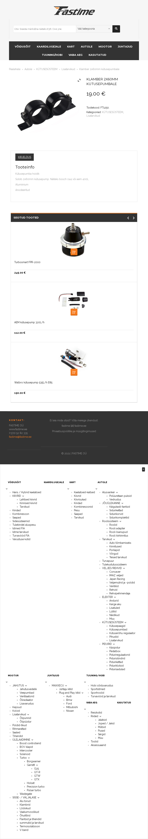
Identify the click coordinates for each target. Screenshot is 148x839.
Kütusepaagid (117, 625)
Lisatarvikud (68, 69)
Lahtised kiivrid (28, 499)
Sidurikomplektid (119, 517)
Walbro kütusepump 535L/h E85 (33, 382)
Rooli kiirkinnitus (118, 535)
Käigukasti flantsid (119, 506)
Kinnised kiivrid (28, 503)
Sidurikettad (116, 510)
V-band (24, 830)
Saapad (16, 517)
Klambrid (25, 804)
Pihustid (113, 636)
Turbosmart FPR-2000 (27, 262)
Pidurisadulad (117, 669)
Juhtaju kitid (66, 689)
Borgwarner (34, 761)
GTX (36, 779)
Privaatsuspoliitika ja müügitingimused (74, 431)
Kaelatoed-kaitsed (84, 492)
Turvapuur (108, 560)
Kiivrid (77, 495)
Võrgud (113, 553)
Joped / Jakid (106, 723)
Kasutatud (97, 55)
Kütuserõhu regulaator (122, 633)
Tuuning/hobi (52, 55)
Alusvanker (109, 492)
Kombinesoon (20, 514)
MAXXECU (58, 685)
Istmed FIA (18, 528)
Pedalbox (114, 651)
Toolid (94, 741)
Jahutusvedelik (28, 689)
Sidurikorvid (116, 514)
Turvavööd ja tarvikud (103, 696)
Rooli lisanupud (118, 532)
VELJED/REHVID (112, 568)
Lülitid (112, 611)
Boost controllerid (30, 743)
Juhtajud (125, 46)
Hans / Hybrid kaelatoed (26, 492)
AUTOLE (86, 46)
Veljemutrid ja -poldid (122, 582)
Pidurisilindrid (117, 658)
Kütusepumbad (118, 629)
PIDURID (107, 644)
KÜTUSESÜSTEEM (46, 69)
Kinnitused (115, 546)
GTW (37, 775)
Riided (95, 716)
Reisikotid (96, 712)
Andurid (114, 600)
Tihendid (17, 736)
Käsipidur (114, 647)
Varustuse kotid (21, 539)
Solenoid (25, 754)
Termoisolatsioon (30, 826)
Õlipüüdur (25, 721)
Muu (111, 618)
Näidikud (114, 615)
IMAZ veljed (116, 575)
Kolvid (16, 710)
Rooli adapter (117, 528)
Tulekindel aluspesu (24, 524)
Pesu (77, 510)
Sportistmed (98, 689)
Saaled (16, 732)
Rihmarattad (19, 728)
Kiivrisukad (80, 499)
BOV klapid (26, 746)
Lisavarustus (27, 703)
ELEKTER (108, 597)
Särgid (101, 734)
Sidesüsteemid (21, 521)
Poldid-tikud (19, 725)
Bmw (69, 700)
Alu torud (25, 801)
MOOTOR (105, 46)
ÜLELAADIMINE (21, 739)
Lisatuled (114, 607)
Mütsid (102, 727)
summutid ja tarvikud (32, 822)
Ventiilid (114, 586)
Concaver (115, 571)
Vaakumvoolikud (29, 811)
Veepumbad (27, 692)
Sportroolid (97, 692)
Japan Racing (117, 579)
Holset (30, 783)
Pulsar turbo (34, 790)
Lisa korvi (74, 251)
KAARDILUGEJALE (49, 46)
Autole (28, 69)
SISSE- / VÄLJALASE (24, 797)
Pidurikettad (116, 662)
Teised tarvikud (118, 557)
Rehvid (113, 589)
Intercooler (26, 750)
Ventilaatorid (27, 696)
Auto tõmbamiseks (120, 542)
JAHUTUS (18, 685)
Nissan (70, 710)
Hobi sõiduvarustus (102, 685)
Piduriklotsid (116, 665)
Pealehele (14, 69)
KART (71, 46)
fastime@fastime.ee (20, 436)
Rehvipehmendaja (119, 593)
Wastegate (26, 793)
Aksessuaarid (98, 745)
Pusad (101, 730)
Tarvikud (24, 506)
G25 (36, 768)
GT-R (37, 772)
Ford (69, 703)
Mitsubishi (72, 707)
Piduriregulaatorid (119, 654)
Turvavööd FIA (20, 535)
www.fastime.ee (18, 429)
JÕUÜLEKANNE (111, 503)
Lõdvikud (25, 808)
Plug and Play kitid (70, 692)
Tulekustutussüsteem (114, 564)
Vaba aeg (75, 55)
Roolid (113, 524)
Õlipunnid (25, 718)
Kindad (16, 510)
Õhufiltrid (25, 815)
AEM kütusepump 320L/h (29, 322)
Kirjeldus (24, 157)
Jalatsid (102, 719)
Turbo (23, 757)
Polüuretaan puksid (120, 495)
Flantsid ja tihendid (30, 819)
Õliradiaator (26, 700)
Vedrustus (115, 499)
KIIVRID (17, 495)
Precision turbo (36, 786)
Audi (68, 696)
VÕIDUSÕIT (23, 46)
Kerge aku (115, 604)
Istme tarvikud (20, 532)
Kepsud (16, 707)
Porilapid (114, 550)
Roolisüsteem (110, 521)
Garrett (31, 765)
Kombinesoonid (83, 506)
